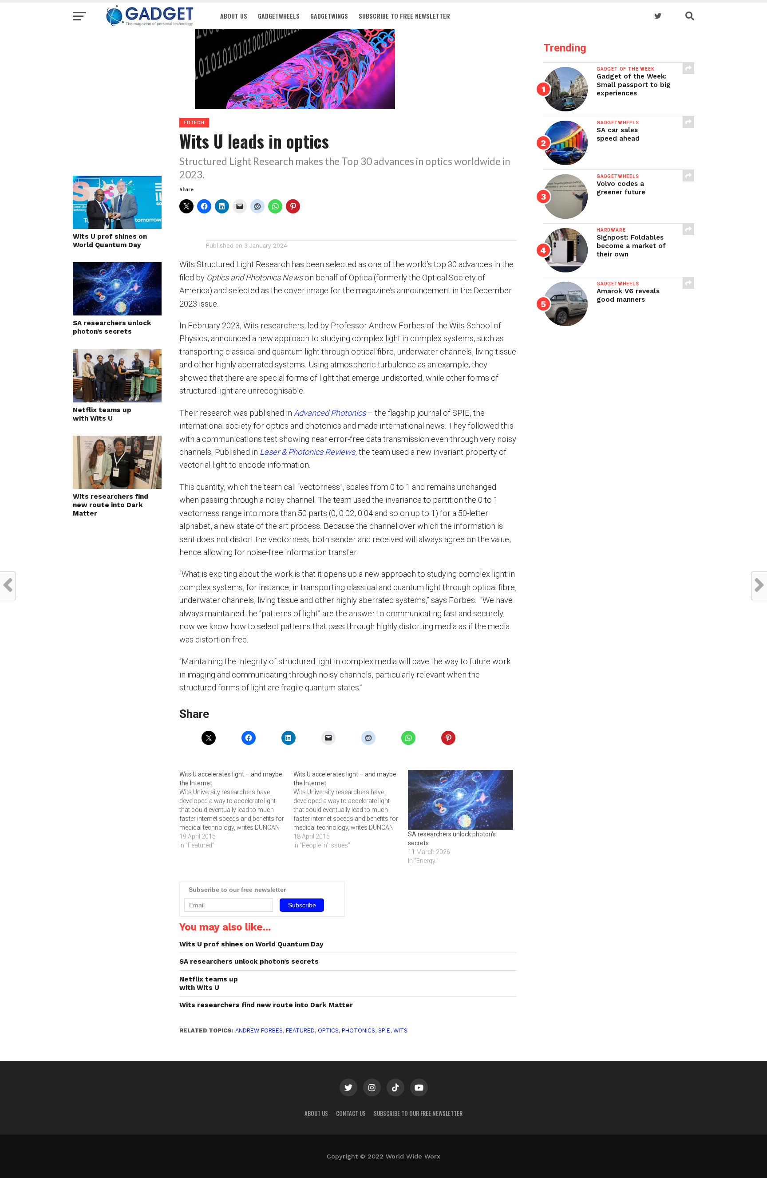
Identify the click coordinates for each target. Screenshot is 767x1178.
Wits (400, 1030)
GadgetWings (329, 15)
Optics (328, 1030)
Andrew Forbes (259, 1030)
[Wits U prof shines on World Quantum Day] (117, 226)
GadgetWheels (279, 15)
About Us (233, 15)
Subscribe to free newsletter (404, 15)
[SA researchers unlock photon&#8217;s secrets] (460, 800)
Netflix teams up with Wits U (102, 414)
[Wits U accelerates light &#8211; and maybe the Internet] (236, 810)
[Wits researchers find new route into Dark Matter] (117, 486)
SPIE (384, 1030)
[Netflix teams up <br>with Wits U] (117, 399)
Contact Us (351, 1113)
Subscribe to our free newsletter (418, 1113)
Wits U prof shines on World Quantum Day (110, 240)
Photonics (358, 1030)
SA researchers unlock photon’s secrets (112, 327)
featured (300, 1030)
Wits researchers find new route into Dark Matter (110, 504)
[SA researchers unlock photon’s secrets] (117, 312)
